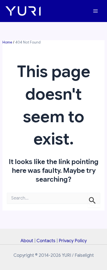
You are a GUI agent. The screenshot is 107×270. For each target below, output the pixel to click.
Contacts (45, 241)
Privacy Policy (73, 241)
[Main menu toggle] (95, 11)
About (27, 241)
